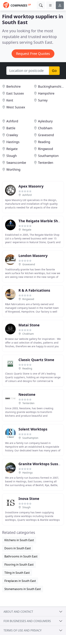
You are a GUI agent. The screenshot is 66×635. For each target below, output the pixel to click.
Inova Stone (28, 498)
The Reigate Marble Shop (40, 221)
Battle (10, 128)
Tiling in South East (17, 573)
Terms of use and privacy (23, 630)
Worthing (13, 169)
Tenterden (45, 162)
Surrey (43, 100)
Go (54, 70)
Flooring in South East (19, 564)
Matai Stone (29, 325)
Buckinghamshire (51, 86)
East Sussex (15, 93)
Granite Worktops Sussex (40, 463)
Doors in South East (17, 548)
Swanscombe (16, 162)
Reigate (12, 149)
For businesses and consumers (27, 621)
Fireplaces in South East (20, 581)
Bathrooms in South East (20, 556)
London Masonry (33, 255)
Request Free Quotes (33, 53)
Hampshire (46, 93)
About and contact (18, 612)
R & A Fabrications (34, 290)
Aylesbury (45, 121)
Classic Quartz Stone (36, 359)
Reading (44, 142)
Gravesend (46, 135)
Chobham (45, 128)
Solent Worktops (32, 429)
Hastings (13, 142)
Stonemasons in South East (22, 589)
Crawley (12, 135)
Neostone (26, 394)
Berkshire (13, 86)
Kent (9, 100)
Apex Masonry (30, 186)
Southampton (48, 156)
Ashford (12, 121)
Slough (11, 156)
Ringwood (45, 149)
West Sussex (15, 107)
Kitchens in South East (19, 540)
